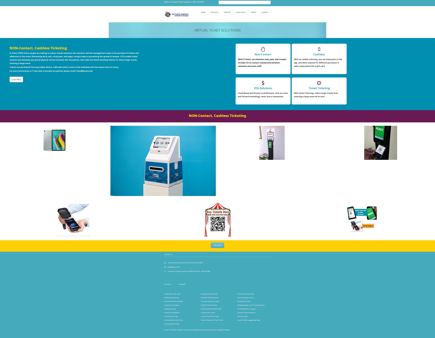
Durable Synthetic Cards (209, 294)
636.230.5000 (198, 2)
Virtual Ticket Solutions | (182, 2)
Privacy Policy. (188, 330)
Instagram (181, 284)
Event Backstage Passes (245, 298)
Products (214, 12)
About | (167, 2)
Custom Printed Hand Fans (246, 313)
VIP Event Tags (242, 316)
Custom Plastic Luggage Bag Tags (248, 320)
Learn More (16, 79)
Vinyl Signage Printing (171, 324)
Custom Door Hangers (171, 305)
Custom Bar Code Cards (172, 294)
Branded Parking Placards (210, 298)
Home (203, 12)
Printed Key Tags (170, 309)
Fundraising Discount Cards (173, 320)
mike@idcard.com (84, 71)
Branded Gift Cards (244, 301)
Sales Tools (240, 12)
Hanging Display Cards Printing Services (251, 305)
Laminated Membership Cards (211, 309)
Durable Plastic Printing (209, 305)
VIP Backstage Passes (171, 298)
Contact (264, 12)
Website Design (198, 330)
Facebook (167, 284)
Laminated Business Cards (210, 301)
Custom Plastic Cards (208, 313)
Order (253, 12)
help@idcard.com (174, 267)
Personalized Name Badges (173, 301)
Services (227, 12)
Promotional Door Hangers (246, 309)
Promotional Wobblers (172, 313)
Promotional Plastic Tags (245, 294)
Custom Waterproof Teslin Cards (212, 320)
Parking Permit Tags (171, 316)
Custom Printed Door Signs (210, 316)
